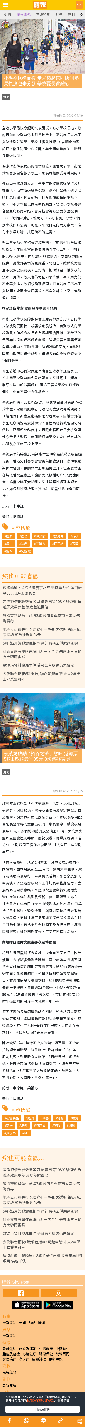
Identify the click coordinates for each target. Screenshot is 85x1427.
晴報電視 (24, 14)
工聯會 (41, 543)
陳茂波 (41, 1125)
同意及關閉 (42, 1409)
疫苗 (24, 536)
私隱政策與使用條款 (40, 1400)
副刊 (71, 14)
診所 (24, 543)
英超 (57, 1125)
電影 (60, 1118)
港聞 (6, 97)
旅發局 (11, 1133)
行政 (75, 536)
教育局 (59, 536)
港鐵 (24, 1125)
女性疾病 (9, 1359)
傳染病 (41, 536)
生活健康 (46, 1348)
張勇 (75, 543)
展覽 (75, 1118)
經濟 (9, 536)
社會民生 (12, 1118)
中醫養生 (63, 1348)
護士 (9, 543)
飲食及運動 (27, 1348)
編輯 (9, 551)
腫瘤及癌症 (11, 1353)
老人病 (24, 1359)
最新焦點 (9, 1322)
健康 (7, 14)
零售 (45, 1118)
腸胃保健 (46, 1353)
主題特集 (43, 14)
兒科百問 (63, 1353)
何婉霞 (26, 551)
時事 (59, 14)
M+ (26, 1133)
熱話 (32, 1322)
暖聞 (41, 1322)
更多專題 (56, 1359)
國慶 (72, 1125)
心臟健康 (29, 1353)
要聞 (22, 1322)
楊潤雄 (59, 543)
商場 (9, 1125)
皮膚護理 (39, 1359)
